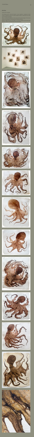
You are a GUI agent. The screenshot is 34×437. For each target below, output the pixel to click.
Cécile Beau (5, 4)
